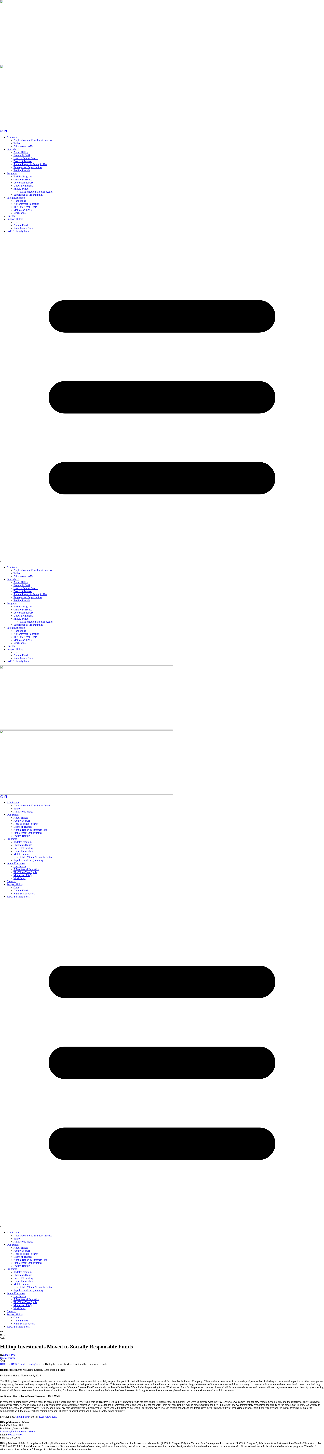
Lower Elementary (23, 182)
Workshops (19, 212)
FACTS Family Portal (18, 231)
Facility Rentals (22, 170)
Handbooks (20, 200)
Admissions (13, 137)
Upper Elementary (23, 185)
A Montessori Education (26, 203)
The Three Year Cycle (25, 206)
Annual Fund (21, 225)
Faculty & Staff (22, 155)
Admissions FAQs (23, 146)
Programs (12, 173)
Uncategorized (8, 1358)
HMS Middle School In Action (36, 191)
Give (16, 222)
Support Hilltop (15, 219)
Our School (13, 149)
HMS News (17, 1364)
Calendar (11, 216)
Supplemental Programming (28, 194)
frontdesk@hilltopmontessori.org (17, 1431)
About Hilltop (21, 152)
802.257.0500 (15, 1434)
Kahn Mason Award (24, 228)
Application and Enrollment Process (33, 140)
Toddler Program (23, 176)
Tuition (17, 143)
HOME (4, 1364)
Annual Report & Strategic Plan (30, 164)
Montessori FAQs (23, 209)
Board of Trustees (23, 161)
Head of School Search (26, 158)
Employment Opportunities (28, 167)
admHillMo (9, 1354)
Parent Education (16, 197)
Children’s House (23, 179)
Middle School (21, 188)
